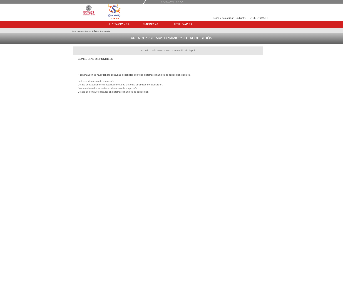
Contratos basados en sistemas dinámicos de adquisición (107, 88)
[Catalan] (167, 1)
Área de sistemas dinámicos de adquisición (94, 31)
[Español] (179, 1)
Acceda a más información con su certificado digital (168, 50)
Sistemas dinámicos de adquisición (96, 81)
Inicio (74, 31)
